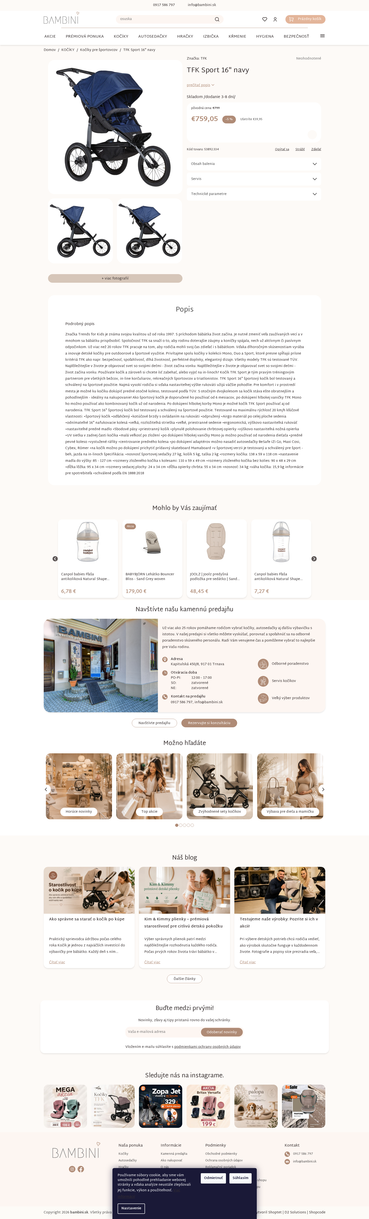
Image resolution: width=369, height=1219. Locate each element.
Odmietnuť (213, 1178)
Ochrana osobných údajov (224, 1160)
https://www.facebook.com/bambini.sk (81, 1169)
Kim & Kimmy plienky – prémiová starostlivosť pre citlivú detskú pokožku (183, 923)
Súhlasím (240, 1178)
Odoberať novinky (222, 1032)
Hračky (123, 1167)
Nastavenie (131, 1208)
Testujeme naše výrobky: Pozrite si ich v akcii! (279, 923)
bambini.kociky (72, 1169)
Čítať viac (57, 963)
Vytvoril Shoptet (268, 1213)
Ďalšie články (185, 979)
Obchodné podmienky (221, 1154)
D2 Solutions (295, 1213)
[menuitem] (50, 37)
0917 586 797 (182, 702)
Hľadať (217, 19)
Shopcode (317, 1213)
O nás (165, 1167)
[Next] (323, 789)
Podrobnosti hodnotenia (296, 59)
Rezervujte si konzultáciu (209, 723)
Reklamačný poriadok (220, 1167)
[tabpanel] (79, 786)
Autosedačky (127, 1160)
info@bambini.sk (209, 702)
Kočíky (123, 1154)
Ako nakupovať (171, 1160)
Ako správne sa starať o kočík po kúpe (87, 919)
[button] (88, 588)
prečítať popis (198, 85)
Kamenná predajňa (174, 1154)
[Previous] (46, 789)
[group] (88, 558)
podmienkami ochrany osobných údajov (207, 1047)
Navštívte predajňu (154, 723)
